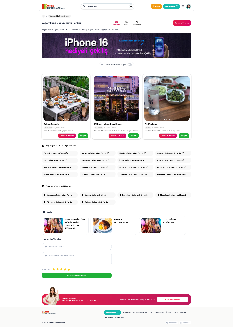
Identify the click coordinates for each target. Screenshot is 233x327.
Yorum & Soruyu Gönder (77, 275)
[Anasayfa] (43, 16)
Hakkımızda (127, 312)
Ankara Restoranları (140, 312)
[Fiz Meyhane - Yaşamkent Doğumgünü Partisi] (167, 106)
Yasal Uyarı (109, 317)
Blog (150, 312)
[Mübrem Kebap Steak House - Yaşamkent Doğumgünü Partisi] (116, 106)
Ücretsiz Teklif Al (67, 136)
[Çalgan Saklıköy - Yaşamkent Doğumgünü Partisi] (66, 106)
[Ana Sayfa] (53, 6)
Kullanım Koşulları (180, 312)
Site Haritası (119, 317)
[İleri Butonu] (46, 98)
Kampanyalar (159, 312)
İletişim (83, 135)
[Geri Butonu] (86, 98)
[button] (107, 6)
